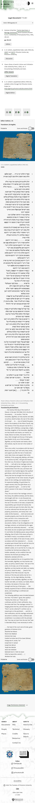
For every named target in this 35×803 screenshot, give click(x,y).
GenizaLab (17, 763)
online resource (9, 72)
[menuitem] (5, 725)
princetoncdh (19, 773)
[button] (7, 5)
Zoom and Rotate (22, 128)
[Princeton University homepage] (17, 799)
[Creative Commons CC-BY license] (17, 789)
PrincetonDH (18, 768)
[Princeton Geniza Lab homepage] (11, 754)
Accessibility (17, 781)
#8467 (6, 52)
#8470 (13, 52)
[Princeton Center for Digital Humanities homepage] (24, 754)
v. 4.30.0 (17, 795)
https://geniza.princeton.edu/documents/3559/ (18, 89)
